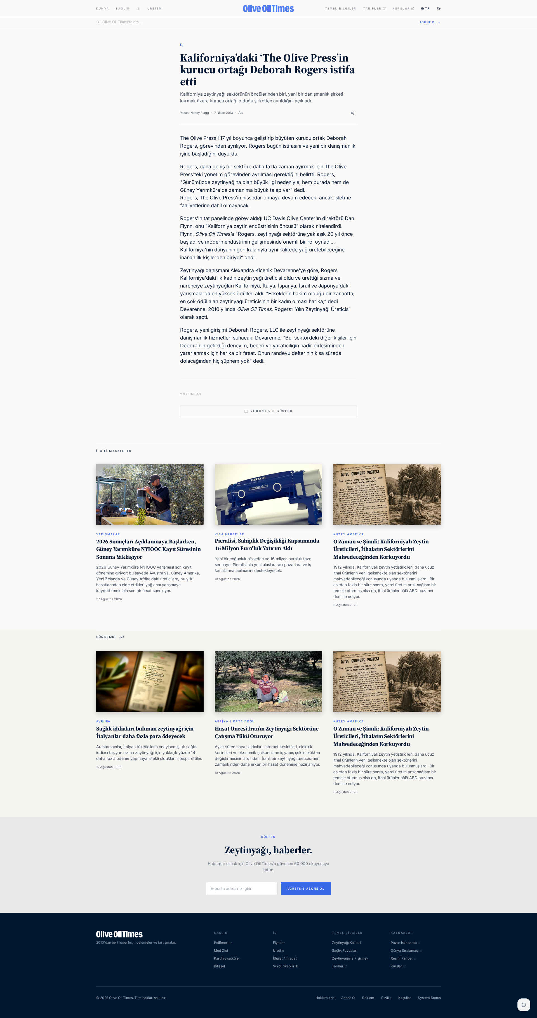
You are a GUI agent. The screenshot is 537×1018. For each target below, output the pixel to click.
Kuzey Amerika (348, 534)
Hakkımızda (325, 998)
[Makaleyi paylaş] (352, 113)
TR (427, 8)
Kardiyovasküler (227, 958)
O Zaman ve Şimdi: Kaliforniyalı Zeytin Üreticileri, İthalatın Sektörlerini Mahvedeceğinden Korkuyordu (380, 549)
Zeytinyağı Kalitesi (346, 943)
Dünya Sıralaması (405, 950)
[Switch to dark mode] (439, 8)
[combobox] (257, 22)
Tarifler (372, 8)
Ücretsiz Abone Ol (306, 888)
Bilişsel (219, 966)
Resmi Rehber (402, 958)
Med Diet (221, 950)
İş (138, 8)
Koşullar (404, 998)
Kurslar (401, 8)
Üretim (154, 8)
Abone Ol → (430, 22)
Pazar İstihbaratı (404, 943)
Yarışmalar (108, 534)
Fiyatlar (279, 943)
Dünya (102, 8)
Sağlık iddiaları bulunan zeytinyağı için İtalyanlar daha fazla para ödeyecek (145, 732)
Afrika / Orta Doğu (235, 721)
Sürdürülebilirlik (285, 966)
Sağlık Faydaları (344, 950)
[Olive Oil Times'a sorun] (524, 1005)
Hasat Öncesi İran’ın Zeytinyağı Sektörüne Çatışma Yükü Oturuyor (267, 732)
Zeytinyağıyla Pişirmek (350, 958)
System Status (429, 998)
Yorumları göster (271, 411)
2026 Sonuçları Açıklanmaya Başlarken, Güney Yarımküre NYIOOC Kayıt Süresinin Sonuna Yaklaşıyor (148, 549)
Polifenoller (223, 943)
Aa (240, 112)
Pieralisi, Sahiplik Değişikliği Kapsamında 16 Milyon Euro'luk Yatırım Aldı (267, 544)
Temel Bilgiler (341, 8)
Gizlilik (386, 998)
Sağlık (123, 8)
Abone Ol (348, 998)
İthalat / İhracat (285, 958)
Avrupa (103, 721)
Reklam (368, 998)
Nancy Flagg (199, 113)
